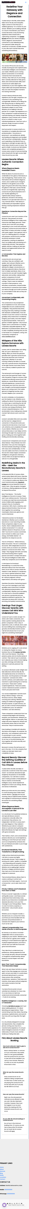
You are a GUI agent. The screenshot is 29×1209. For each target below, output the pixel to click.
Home (2, 1167)
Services (2, 1171)
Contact (2, 1179)
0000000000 (8, 1189)
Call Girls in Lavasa (14, 1006)
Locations (3, 1177)
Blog (1, 1173)
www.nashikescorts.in (8, 336)
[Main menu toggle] (25, 2)
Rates (2, 1175)
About (2, 1169)
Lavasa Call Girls (20, 652)
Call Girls (15, 794)
